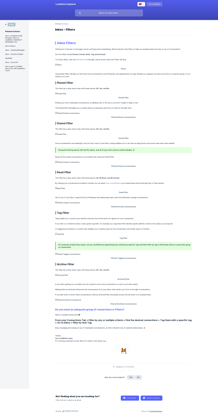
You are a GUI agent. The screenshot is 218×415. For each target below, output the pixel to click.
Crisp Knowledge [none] (155, 411)
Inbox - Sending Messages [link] (15, 50)
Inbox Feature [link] (10, 46)
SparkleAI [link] (8, 58)
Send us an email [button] (153, 398)
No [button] (138, 377)
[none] (66, 4)
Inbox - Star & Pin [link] (11, 62)
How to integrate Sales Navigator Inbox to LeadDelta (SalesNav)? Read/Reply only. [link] (13, 39)
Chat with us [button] (131, 398)
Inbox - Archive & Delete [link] (14, 54)
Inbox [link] (66, 24)
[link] (10, 24)
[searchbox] (109, 12)
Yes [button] (130, 377)
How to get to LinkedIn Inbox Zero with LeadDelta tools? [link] (15, 68)
